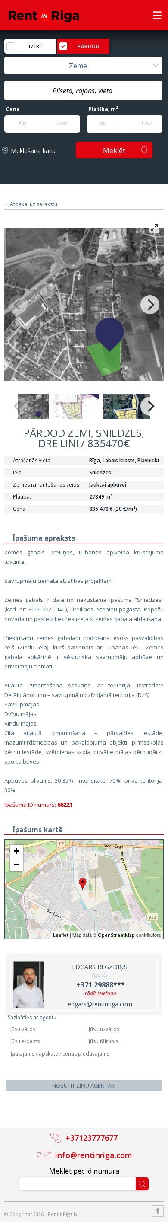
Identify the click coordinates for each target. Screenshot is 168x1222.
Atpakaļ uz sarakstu (33, 204)
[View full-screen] (154, 228)
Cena (13, 109)
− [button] (16, 864)
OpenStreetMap (116, 935)
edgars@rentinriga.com (100, 1004)
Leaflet (60, 935)
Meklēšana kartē (34, 150)
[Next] (149, 304)
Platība (103, 109)
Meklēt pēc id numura (84, 1171)
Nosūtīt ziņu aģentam (84, 1085)
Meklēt (114, 150)
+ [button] (16, 851)
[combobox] (83, 65)
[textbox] (83, 90)
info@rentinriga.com (93, 1155)
